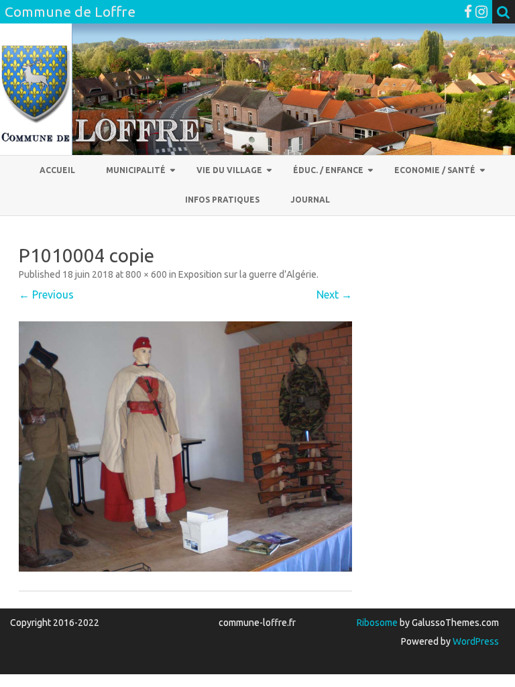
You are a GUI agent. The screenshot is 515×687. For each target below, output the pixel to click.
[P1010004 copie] (185, 446)
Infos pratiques (222, 199)
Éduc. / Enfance (328, 170)
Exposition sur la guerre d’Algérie (247, 274)
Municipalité (136, 170)
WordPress (475, 641)
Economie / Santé (434, 170)
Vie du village (229, 170)
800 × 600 (146, 274)
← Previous (46, 294)
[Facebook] (468, 11)
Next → (334, 294)
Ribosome (377, 622)
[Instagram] (481, 11)
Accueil (57, 170)
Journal (310, 199)
